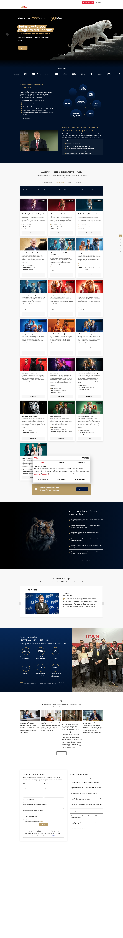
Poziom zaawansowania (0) (87, 189)
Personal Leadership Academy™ (87, 295)
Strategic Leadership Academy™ (59, 295)
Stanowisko (25, 794)
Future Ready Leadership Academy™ (88, 373)
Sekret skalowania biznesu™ (30, 253)
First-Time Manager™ (56, 416)
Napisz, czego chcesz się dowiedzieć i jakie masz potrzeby (35, 804)
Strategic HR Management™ (30, 334)
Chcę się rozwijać (26, 118)
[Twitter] (120, 245)
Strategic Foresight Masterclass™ (87, 214)
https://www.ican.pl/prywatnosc (41, 474)
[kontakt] (120, 236)
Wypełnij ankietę (82, 489)
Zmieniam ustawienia (60, 479)
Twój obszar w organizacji (28, 799)
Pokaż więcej (61, 753)
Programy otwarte (60, 182)
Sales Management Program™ (86, 334)
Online (32, 314)
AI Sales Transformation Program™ (60, 214)
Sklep (71, 7)
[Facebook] (120, 242)
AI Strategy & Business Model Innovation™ (58, 253)
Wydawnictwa (83, 7)
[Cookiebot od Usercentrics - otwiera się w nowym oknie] (83, 458)
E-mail (24, 788)
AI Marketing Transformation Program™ (33, 214)
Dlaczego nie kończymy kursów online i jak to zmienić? (51, 722)
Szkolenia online (63, 7)
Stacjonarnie (33, 232)
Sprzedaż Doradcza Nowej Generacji (60, 334)
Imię (24, 783)
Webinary (76, 7)
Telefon (45, 788)
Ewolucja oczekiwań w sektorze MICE (70, 722)
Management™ (82, 253)
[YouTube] (120, 251)
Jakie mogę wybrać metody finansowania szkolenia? (83, 811)
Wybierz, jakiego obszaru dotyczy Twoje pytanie (33, 810)
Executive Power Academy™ (29, 416)
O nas (99, 7)
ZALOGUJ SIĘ (98, 2)
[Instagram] (120, 248)
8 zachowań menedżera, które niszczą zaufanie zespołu (92, 722)
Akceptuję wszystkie (79, 479)
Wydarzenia (78, 182)
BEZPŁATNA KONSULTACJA (88, 2)
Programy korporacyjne (47, 182)
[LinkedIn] (120, 239)
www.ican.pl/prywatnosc (53, 835)
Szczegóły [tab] (61, 462)
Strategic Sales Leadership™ (30, 373)
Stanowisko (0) (41, 189)
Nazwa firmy (46, 794)
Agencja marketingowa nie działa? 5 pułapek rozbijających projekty (28, 722)
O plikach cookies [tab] (81, 462)
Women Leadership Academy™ (30, 458)
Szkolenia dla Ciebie (41, 7)
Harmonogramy (93, 7)
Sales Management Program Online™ (32, 295)
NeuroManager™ (54, 373)
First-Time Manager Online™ (86, 416)
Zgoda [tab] (42, 462)
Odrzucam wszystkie (43, 479)
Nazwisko (46, 783)
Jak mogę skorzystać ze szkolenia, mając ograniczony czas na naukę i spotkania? (86, 805)
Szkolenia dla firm (52, 7)
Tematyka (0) (62, 189)
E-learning (70, 182)
